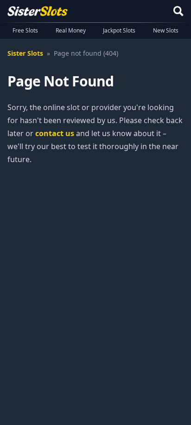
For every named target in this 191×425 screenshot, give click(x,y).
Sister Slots (25, 53)
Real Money (71, 30)
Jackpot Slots (119, 30)
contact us (54, 133)
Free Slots (25, 30)
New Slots (165, 30)
